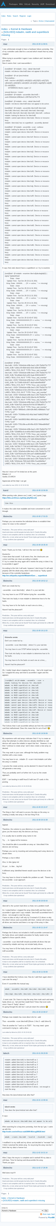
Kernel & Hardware (21, 29)
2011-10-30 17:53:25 (40, 516)
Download (50, 4)
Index (3, 16)
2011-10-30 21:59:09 (40, 972)
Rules (9, 16)
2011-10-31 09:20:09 (40, 1053)
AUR (42, 4)
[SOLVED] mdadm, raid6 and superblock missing (24, 1200)
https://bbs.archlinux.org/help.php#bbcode (19, 498)
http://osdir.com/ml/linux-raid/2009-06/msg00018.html (23, 1132)
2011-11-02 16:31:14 (39, 1153)
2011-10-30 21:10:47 (40, 928)
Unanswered (49, 21)
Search (15, 16)
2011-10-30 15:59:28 (40, 490)
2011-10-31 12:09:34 (40, 1100)
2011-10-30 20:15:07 (40, 807)
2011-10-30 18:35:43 (40, 545)
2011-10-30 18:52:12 (40, 581)
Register (23, 16)
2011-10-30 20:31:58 (40, 820)
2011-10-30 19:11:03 (39, 631)
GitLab (27, 4)
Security (35, 4)
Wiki (21, 4)
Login (29, 16)
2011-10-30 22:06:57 (40, 1012)
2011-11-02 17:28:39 (39, 1168)
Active (41, 21)
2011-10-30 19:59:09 (40, 733)
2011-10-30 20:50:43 (40, 901)
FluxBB (51, 1217)
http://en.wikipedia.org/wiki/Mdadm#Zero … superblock (24, 576)
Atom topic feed (49, 1214)
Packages (13, 4)
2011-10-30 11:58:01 (39, 44)
